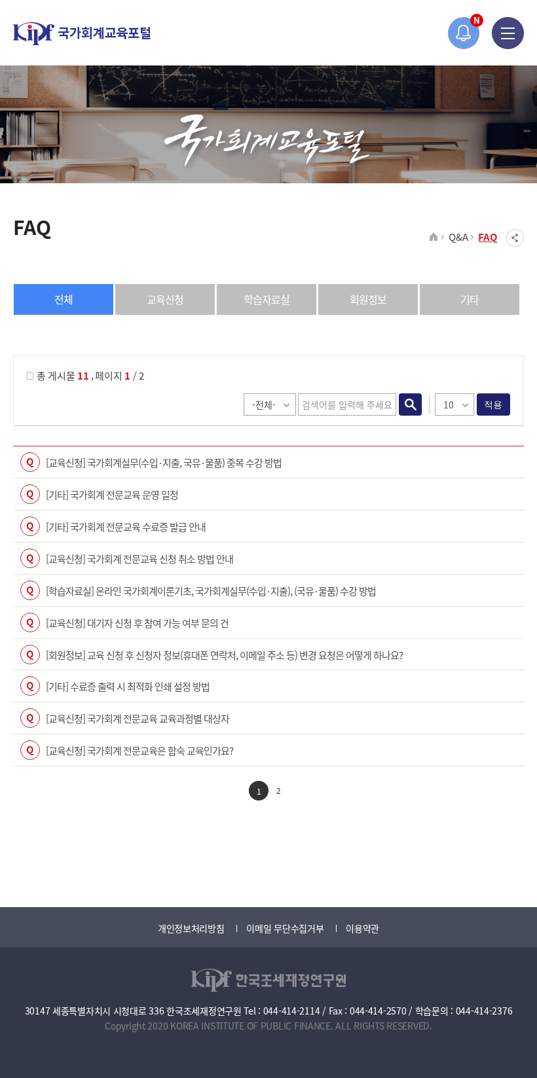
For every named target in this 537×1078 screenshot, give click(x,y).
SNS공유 (515, 238)
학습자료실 (266, 299)
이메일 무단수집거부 (285, 928)
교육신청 (165, 299)
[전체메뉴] (508, 33)
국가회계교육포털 (82, 33)
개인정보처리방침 (191, 928)
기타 (469, 299)
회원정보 (368, 299)
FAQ (488, 236)
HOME (434, 237)
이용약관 (362, 928)
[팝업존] (464, 33)
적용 (493, 404)
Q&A (458, 236)
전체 (63, 299)
